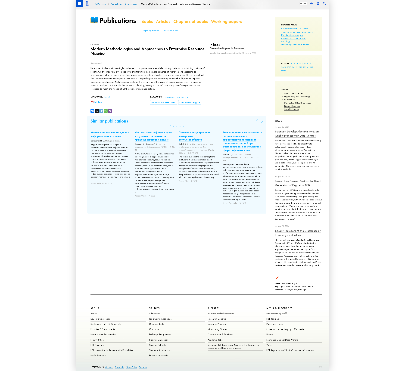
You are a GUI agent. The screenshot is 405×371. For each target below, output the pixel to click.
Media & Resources (279, 308)
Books (147, 21)
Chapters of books (190, 21)
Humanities (289, 99)
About (94, 308)
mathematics (300, 38)
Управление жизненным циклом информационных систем (110, 134)
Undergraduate (156, 323)
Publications (117, 20)
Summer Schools (157, 344)
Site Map (143, 367)
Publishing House (274, 323)
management (287, 38)
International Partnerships (103, 334)
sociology (285, 41)
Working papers (226, 21)
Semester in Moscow (159, 350)
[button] (170, 126)
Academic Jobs (215, 339)
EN (305, 3)
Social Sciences (291, 109)
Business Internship (158, 355)
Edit (320, 366)
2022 (294, 67)
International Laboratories (221, 313)
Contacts (109, 367)
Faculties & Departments (102, 329)
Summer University (158, 339)
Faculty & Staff (98, 339)
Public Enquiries (98, 355)
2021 (300, 67)
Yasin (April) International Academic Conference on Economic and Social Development (233, 346)
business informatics (290, 28)
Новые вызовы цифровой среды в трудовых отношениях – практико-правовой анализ (154, 136)
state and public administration (295, 44)
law (301, 35)
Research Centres (217, 318)
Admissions (154, 313)
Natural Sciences (292, 105)
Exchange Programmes (160, 334)
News (278, 121)
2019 (310, 67)
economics (305, 28)
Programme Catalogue (160, 318)
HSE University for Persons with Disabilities (111, 350)
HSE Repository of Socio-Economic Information (290, 350)
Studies (154, 308)
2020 (305, 67)
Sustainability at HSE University (105, 323)
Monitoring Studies (217, 329)
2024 (283, 67)
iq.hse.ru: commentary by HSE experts (285, 329)
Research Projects (217, 323)
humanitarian (307, 31)
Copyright (119, 367)
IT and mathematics (290, 35)
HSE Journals (272, 318)
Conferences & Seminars (220, 334)
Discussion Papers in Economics (228, 48)
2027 (298, 63)
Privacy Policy (131, 367)
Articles (163, 21)
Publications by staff (276, 313)
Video (269, 344)
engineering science (290, 31)
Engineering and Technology (297, 96)
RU (301, 3)
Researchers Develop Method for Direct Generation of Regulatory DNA (298, 183)
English (107, 97)
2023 (289, 67)
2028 (293, 63)
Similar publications (109, 121)
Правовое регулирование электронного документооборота (195, 136)
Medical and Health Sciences (297, 102)
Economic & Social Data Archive (282, 339)
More (283, 70)
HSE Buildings (96, 344)
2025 (309, 63)
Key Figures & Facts (100, 318)
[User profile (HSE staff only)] (318, 3)
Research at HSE (171, 30)
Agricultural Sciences (293, 93)
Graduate (154, 329)
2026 (304, 63)
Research (214, 308)
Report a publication (151, 30)
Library (269, 334)
